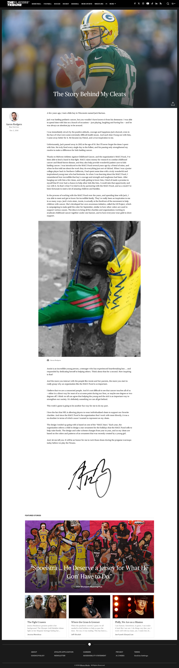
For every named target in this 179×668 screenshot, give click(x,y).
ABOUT (34, 652)
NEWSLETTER (59, 656)
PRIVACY (119, 652)
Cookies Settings (141, 656)
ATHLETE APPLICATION (63, 652)
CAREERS (87, 652)
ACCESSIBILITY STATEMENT (94, 656)
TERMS (137, 652)
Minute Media (85, 665)
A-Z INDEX (120, 656)
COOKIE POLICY (37, 656)
